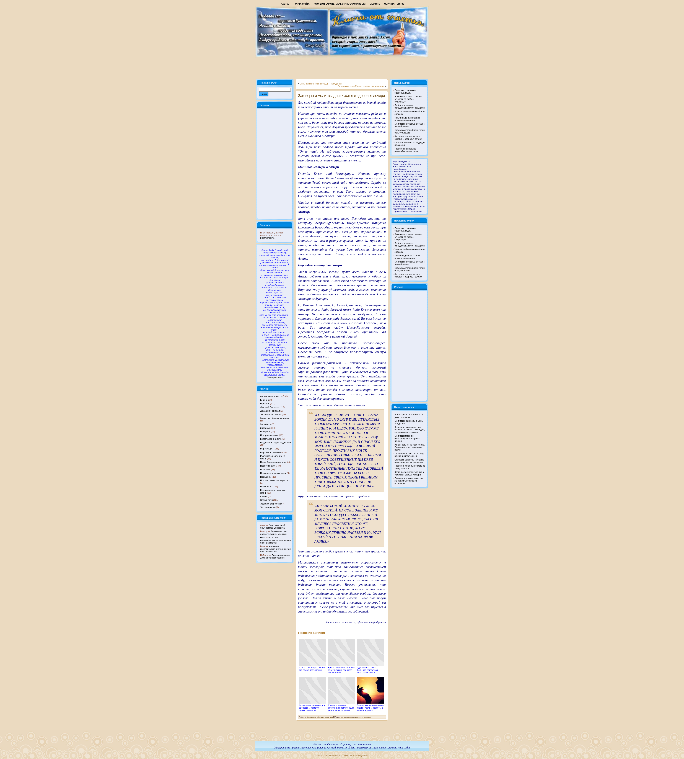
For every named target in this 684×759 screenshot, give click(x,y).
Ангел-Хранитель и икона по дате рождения (409, 415)
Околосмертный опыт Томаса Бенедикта (272, 526)
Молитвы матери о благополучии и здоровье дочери (407, 438)
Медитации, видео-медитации (275, 442)
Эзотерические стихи (271, 504)
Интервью (265, 431)
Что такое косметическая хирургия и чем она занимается (275, 540)
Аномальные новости (271, 396)
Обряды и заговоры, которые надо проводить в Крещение (409, 461)
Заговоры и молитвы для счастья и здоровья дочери (341, 95)
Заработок (265, 424)
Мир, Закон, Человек (270, 452)
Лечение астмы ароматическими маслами (273, 532)
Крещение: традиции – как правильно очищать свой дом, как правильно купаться (410, 430)
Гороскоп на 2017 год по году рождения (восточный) (409, 454)
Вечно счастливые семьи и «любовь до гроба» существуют (408, 99)
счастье (367, 717)
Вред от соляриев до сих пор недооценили (275, 556)
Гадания (264, 400)
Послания (265, 469)
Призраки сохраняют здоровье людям (405, 91)
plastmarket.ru (267, 238)
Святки (263, 496)
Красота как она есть (270, 439)
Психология (266, 486)
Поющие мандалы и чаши (273, 473)
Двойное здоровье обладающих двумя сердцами (410, 106)
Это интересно (268, 507)
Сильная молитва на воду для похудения (321, 84)
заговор (349, 717)
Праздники (265, 477)
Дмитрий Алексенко (270, 407)
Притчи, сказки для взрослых (275, 480)
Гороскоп (265, 403)
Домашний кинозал (270, 411)
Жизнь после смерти (270, 414)
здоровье (358, 717)
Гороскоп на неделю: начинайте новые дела (406, 150)
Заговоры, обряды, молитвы (274, 418)
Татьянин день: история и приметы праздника (408, 119)
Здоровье (265, 428)
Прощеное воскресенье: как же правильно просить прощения (409, 481)
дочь (343, 717)
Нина (263, 537)
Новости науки (267, 466)
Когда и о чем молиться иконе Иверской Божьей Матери (409, 473)
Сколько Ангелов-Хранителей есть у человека (361, 86)
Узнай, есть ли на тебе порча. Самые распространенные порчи (410, 447)
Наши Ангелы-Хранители (273, 462)
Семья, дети (266, 500)
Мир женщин (266, 448)
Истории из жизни (269, 435)
